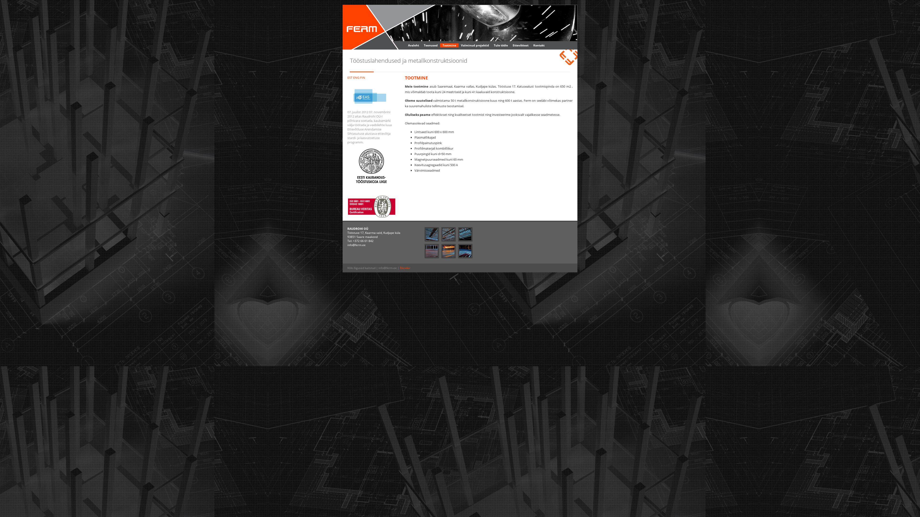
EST (349, 77)
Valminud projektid (475, 45)
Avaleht (413, 45)
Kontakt (539, 45)
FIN (362, 77)
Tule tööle (501, 45)
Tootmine (449, 45)
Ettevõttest (521, 45)
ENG (356, 77)
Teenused (431, 45)
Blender (405, 268)
